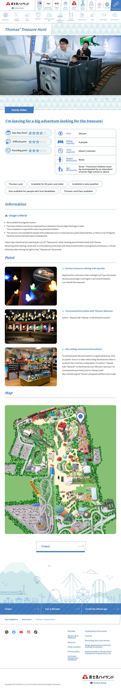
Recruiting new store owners (97, 640)
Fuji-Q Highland (11, 619)
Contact (88, 635)
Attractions (27, 619)
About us (71, 642)
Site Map (71, 631)
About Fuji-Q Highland (73, 636)
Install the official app (96, 608)
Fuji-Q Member (52, 608)
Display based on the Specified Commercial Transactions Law (98, 652)
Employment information (96, 631)
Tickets (45, 546)
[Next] (112, 99)
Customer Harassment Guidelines (73, 658)
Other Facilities (74, 647)
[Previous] (98, 99)
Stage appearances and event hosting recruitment (98, 646)
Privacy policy (74, 651)
